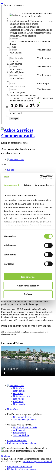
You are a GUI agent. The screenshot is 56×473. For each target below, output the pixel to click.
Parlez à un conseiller (17, 440)
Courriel (16, 98)
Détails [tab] (27, 185)
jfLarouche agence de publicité (37, 461)
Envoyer (14, 118)
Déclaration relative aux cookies (22, 469)
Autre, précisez (29, 35)
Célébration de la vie (23, 417)
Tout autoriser (28, 277)
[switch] (48, 245)
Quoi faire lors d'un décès (25, 427)
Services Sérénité (21, 435)
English (10, 169)
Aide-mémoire (20, 430)
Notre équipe (19, 391)
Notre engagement (21, 396)
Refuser (28, 294)
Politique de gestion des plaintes (22, 443)
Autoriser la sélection (28, 285)
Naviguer (5, 456)
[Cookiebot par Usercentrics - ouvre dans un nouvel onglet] (40, 177)
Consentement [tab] (11, 185)
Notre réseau (19, 388)
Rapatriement (19, 432)
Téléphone (28, 98)
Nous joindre (19, 404)
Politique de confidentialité (19, 466)
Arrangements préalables (24, 419)
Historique (18, 393)
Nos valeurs (18, 399)
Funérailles (18, 401)
